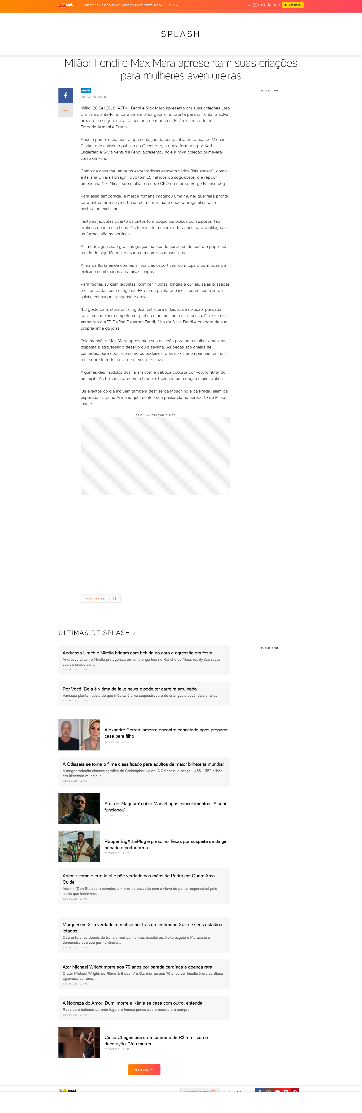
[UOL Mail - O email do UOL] (259, 5)
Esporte (171, 16)
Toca (278, 16)
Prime (269, 16)
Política (120, 16)
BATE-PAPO (108, 5)
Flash (79, 16)
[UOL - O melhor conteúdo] (65, 5)
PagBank (159, 5)
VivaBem (211, 16)
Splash (184, 16)
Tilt (221, 16)
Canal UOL (241, 16)
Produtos (66, 16)
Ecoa (228, 16)
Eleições (91, 16)
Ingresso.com (91, 5)
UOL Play (172, 5)
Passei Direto (144, 5)
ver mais (141, 1069)
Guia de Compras (296, 16)
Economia (147, 16)
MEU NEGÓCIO (125, 5)
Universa (197, 16)
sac (249, 5)
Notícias (106, 16)
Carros (133, 16)
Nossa (254, 16)
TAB (262, 16)
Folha (159, 16)
